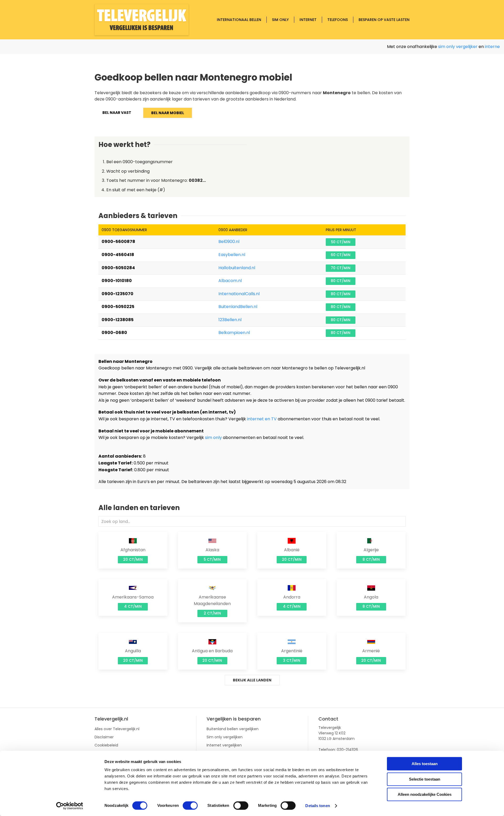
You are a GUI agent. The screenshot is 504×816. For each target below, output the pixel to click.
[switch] (190, 805)
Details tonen (317, 805)
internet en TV (262, 419)
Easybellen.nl (231, 255)
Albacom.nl (230, 281)
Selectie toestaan (424, 779)
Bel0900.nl (228, 242)
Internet (308, 19)
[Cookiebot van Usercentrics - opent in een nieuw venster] (70, 806)
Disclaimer (104, 737)
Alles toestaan (425, 763)
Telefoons (337, 19)
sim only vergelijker (448, 47)
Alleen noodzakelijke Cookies (425, 794)
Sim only (280, 19)
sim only (213, 438)
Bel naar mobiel (167, 112)
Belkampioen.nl (234, 333)
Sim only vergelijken (225, 737)
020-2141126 (347, 749)
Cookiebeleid (106, 745)
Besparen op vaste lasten (384, 19)
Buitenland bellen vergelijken (233, 729)
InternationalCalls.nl (239, 294)
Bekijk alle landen (252, 680)
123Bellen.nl (230, 320)
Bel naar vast (116, 112)
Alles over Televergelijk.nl (116, 729)
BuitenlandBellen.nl (237, 307)
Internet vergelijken (224, 745)
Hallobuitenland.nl (236, 268)
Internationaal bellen (239, 19)
